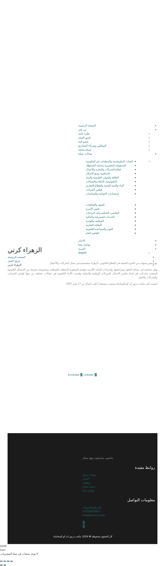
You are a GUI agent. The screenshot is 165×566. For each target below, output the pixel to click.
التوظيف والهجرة (95, 220)
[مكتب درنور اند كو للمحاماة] (139, 6)
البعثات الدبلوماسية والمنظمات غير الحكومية (109, 161)
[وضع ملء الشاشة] (8, 561)
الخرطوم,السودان (91, 507)
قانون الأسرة (92, 208)
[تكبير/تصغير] (11, 561)
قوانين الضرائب (94, 189)
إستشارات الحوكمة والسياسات (102, 193)
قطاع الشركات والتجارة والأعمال (103, 169)
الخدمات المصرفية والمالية (100, 216)
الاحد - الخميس (143, 20)
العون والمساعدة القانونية (99, 229)
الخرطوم (136, 25)
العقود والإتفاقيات (95, 204)
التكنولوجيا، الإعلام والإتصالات (101, 181)
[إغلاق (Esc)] (1, 561)
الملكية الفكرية (94, 224)
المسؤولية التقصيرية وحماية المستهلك (106, 165)
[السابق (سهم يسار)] (4, 565)
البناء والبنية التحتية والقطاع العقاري (105, 185)
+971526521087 (150, 14)
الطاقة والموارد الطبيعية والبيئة (102, 177)
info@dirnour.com (93, 515)
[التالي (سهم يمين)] (1, 565)
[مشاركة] (4, 561)
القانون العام (92, 233)
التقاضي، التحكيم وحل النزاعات (102, 212)
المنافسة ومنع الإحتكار (98, 173)
